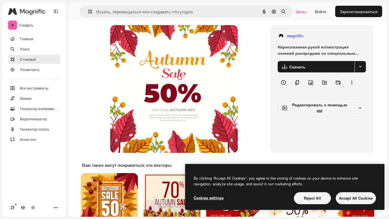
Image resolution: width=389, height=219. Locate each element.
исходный (148, 36)
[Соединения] (12, 207)
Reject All (312, 198)
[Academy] (22, 207)
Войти (320, 11)
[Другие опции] (351, 82)
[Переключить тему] (33, 207)
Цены (301, 11)
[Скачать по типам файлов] (360, 66)
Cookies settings (209, 197)
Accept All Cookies (356, 198)
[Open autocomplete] (88, 11)
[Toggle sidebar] (55, 11)
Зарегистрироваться (359, 11)
